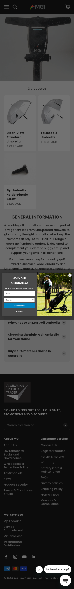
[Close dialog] (69, 275)
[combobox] (19, 300)
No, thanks (19, 312)
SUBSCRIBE (19, 305)
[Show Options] (33, 300)
